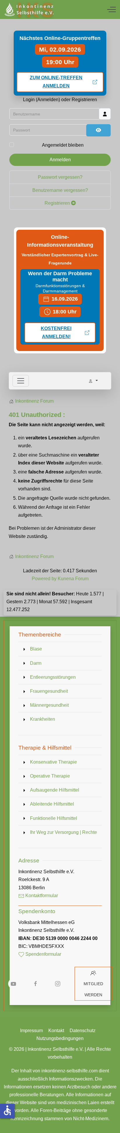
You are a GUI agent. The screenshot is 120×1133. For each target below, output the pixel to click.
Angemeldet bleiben (63, 145)
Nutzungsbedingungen (60, 1038)
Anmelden (60, 159)
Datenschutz (83, 1030)
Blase (36, 648)
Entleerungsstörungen (53, 677)
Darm (35, 663)
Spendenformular (42, 954)
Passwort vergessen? (60, 177)
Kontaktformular (41, 895)
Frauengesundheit (49, 691)
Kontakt (56, 1030)
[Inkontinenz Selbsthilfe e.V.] (28, 9)
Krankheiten (42, 719)
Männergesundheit (49, 705)
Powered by (44, 578)
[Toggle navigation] (21, 381)
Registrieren (58, 203)
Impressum (31, 1030)
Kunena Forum (73, 578)
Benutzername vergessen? (60, 190)
